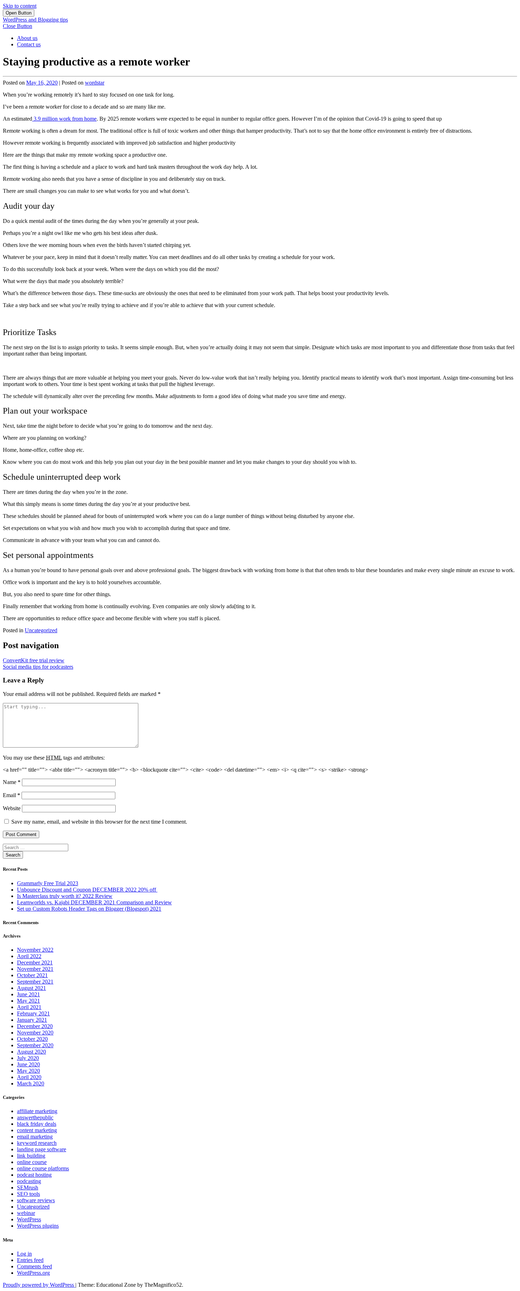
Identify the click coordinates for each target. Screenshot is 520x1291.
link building (31, 1156)
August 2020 (31, 1052)
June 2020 (28, 1064)
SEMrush (27, 1188)
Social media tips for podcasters (38, 667)
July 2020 (28, 1058)
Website (12, 808)
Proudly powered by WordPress (39, 1285)
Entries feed (30, 1260)
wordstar (94, 83)
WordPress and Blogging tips (35, 20)
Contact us (29, 44)
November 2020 (35, 1033)
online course (32, 1162)
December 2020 (35, 1026)
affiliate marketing (37, 1111)
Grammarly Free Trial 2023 (47, 883)
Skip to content (19, 6)
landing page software (41, 1149)
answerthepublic (35, 1117)
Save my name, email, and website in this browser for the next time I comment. (99, 822)
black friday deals (36, 1124)
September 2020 (35, 1045)
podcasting (29, 1181)
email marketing (35, 1137)
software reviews (36, 1200)
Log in (24, 1254)
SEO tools (28, 1194)
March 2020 (30, 1083)
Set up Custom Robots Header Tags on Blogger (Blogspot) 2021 (89, 909)
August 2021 (31, 988)
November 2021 (35, 969)
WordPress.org (33, 1273)
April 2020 (29, 1077)
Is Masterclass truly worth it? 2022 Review (64, 896)
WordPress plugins (38, 1226)
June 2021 (28, 994)
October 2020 (32, 1039)
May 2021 (28, 1001)
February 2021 (33, 1013)
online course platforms (43, 1168)
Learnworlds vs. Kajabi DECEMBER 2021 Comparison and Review (94, 902)
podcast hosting (34, 1175)
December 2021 (35, 962)
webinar (26, 1213)
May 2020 (28, 1071)
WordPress (29, 1219)
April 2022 (29, 956)
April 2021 (29, 1007)
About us (27, 38)
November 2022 (35, 950)
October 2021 (32, 975)
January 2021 (32, 1020)
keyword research (37, 1143)
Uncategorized (41, 630)
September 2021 (35, 982)
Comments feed (34, 1266)
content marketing (37, 1130)
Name (12, 782)
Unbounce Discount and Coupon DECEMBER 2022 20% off (87, 890)
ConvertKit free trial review (33, 660)
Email (11, 795)
